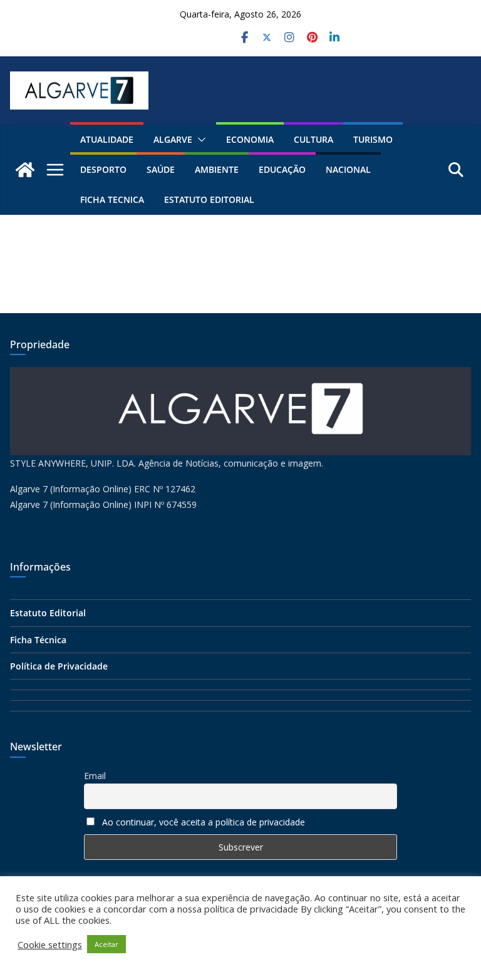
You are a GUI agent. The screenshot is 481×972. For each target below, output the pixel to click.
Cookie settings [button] (50, 944)
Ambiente (217, 169)
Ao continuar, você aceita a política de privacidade (203, 822)
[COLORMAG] (240, 375)
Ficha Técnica (38, 640)
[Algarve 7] (25, 170)
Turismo (373, 139)
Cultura (313, 139)
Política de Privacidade (59, 666)
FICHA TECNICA (112, 199)
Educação (282, 169)
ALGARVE (172, 139)
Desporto (103, 169)
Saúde (161, 169)
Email (95, 776)
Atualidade (106, 139)
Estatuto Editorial (209, 199)
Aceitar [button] (106, 944)
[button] (199, 139)
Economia (250, 139)
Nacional (348, 169)
